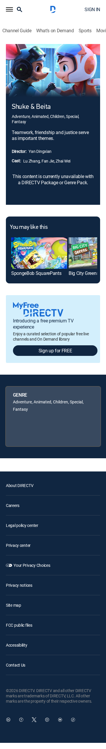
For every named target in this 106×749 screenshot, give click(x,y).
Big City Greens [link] (84, 273)
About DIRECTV (19, 485)
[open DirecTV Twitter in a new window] (34, 719)
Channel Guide (17, 31)
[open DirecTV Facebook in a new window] (21, 719)
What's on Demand (55, 31)
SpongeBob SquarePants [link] (36, 273)
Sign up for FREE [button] (55, 350)
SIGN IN (92, 9)
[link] (39, 252)
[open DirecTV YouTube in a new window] (60, 719)
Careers (12, 505)
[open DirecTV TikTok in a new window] (73, 719)
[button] (9, 9)
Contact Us (15, 665)
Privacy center (18, 545)
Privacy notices (19, 585)
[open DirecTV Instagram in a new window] (47, 719)
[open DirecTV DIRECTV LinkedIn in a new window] (8, 719)
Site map (13, 605)
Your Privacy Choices (32, 565)
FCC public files (19, 625)
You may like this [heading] (28, 227)
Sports (85, 31)
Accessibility (16, 645)
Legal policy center (22, 525)
